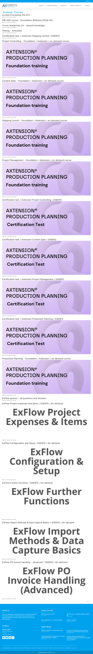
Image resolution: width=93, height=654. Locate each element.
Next (89, 601)
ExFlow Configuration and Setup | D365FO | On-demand (31, 443)
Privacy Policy (57, 647)
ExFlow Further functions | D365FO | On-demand (27, 482)
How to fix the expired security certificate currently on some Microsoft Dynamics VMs (77, 631)
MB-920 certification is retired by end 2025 (52, 630)
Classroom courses (35, 647)
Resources (63, 5)
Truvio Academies (6, 647)
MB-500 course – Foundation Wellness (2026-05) (27, 20)
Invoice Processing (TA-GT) (16, 15)
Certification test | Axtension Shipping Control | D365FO (30, 36)
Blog (41, 647)
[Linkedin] (10, 637)
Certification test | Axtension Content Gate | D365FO (29, 239)
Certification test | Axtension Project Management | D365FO (33, 279)
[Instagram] (13, 637)
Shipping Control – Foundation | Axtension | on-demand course (34, 120)
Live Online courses (26, 647)
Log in (89, 1)
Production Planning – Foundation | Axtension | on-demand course (36, 358)
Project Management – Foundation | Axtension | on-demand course (36, 160)
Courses (41, 5)
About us (63, 647)
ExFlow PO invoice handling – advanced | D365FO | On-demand (34, 562)
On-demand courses (16, 647)
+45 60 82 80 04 (6, 634)
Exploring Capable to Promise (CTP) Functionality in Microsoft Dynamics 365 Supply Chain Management (78, 637)
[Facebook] (3, 637)
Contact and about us (75, 5)
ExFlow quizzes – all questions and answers (24, 398)
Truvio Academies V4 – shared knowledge (23, 25)
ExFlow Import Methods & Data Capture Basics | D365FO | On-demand (38, 522)
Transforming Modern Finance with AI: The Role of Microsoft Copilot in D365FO (53, 637)
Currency (87, 5)
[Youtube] (6, 637)
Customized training (52, 5)
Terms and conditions (48, 647)
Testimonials (68, 647)
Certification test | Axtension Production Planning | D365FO (32, 319)
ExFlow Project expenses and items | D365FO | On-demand (32, 403)
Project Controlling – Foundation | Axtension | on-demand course (35, 41)
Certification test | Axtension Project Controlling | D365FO (32, 199)
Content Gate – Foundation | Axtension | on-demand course (33, 80)
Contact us (74, 647)
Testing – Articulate (12, 30)
